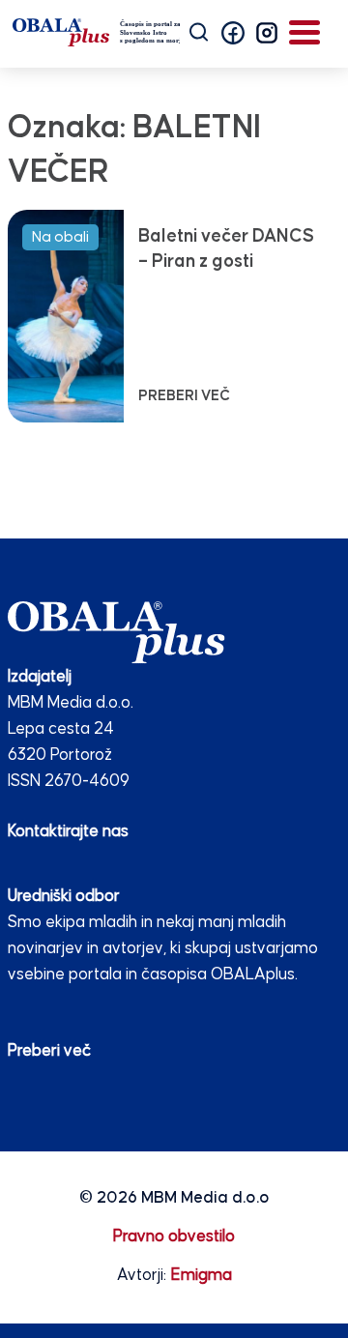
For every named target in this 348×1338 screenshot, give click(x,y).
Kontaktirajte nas (68, 832)
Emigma (201, 1275)
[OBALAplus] (96, 32)
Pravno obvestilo (174, 1237)
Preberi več (49, 1051)
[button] (232, 32)
